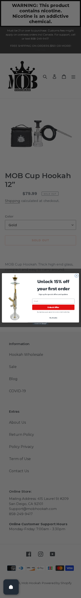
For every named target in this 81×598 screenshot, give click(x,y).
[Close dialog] (76, 275)
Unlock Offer (53, 307)
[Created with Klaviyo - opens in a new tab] (40, 323)
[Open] (11, 587)
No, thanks (53, 318)
